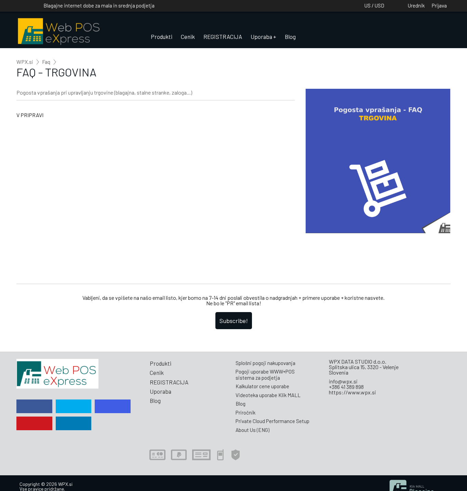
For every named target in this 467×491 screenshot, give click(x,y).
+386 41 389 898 (346, 386)
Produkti (161, 36)
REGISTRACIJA (222, 36)
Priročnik (245, 412)
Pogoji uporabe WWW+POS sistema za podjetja (265, 374)
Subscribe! (233, 320)
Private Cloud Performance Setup (272, 421)
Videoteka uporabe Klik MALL (268, 395)
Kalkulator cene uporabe (262, 386)
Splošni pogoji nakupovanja (265, 363)
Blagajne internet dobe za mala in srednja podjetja (99, 5)
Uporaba (261, 36)
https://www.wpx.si (352, 392)
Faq (46, 62)
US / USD (374, 5)
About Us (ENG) (252, 430)
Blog (290, 36)
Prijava (439, 5)
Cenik (188, 36)
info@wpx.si (343, 381)
